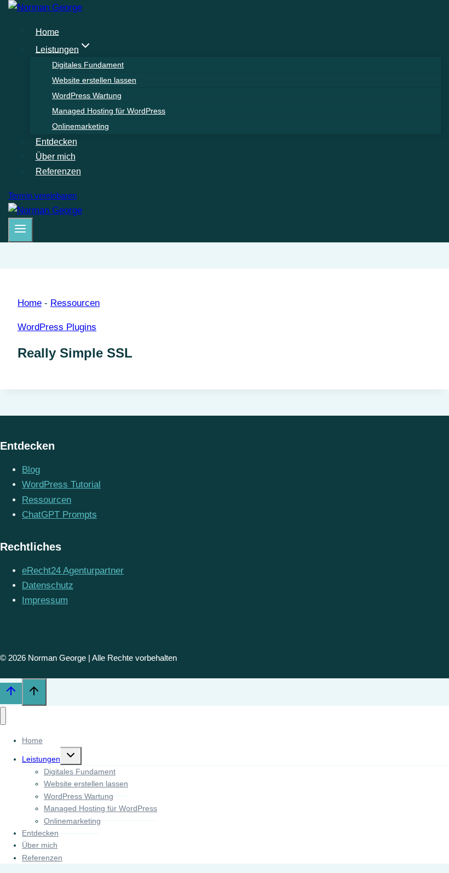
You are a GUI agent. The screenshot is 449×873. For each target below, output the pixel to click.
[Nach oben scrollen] (11, 693)
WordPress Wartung (87, 95)
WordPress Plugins (57, 327)
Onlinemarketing (80, 126)
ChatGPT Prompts (59, 514)
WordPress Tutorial (61, 484)
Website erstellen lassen (94, 80)
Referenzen (58, 171)
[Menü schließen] (3, 716)
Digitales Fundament (88, 64)
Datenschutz (47, 585)
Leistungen (41, 759)
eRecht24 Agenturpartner (73, 570)
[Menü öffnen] (20, 230)
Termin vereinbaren (42, 195)
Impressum (45, 600)
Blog (31, 469)
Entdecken (56, 141)
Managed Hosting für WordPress (108, 110)
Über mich (56, 156)
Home (47, 31)
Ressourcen (75, 303)
